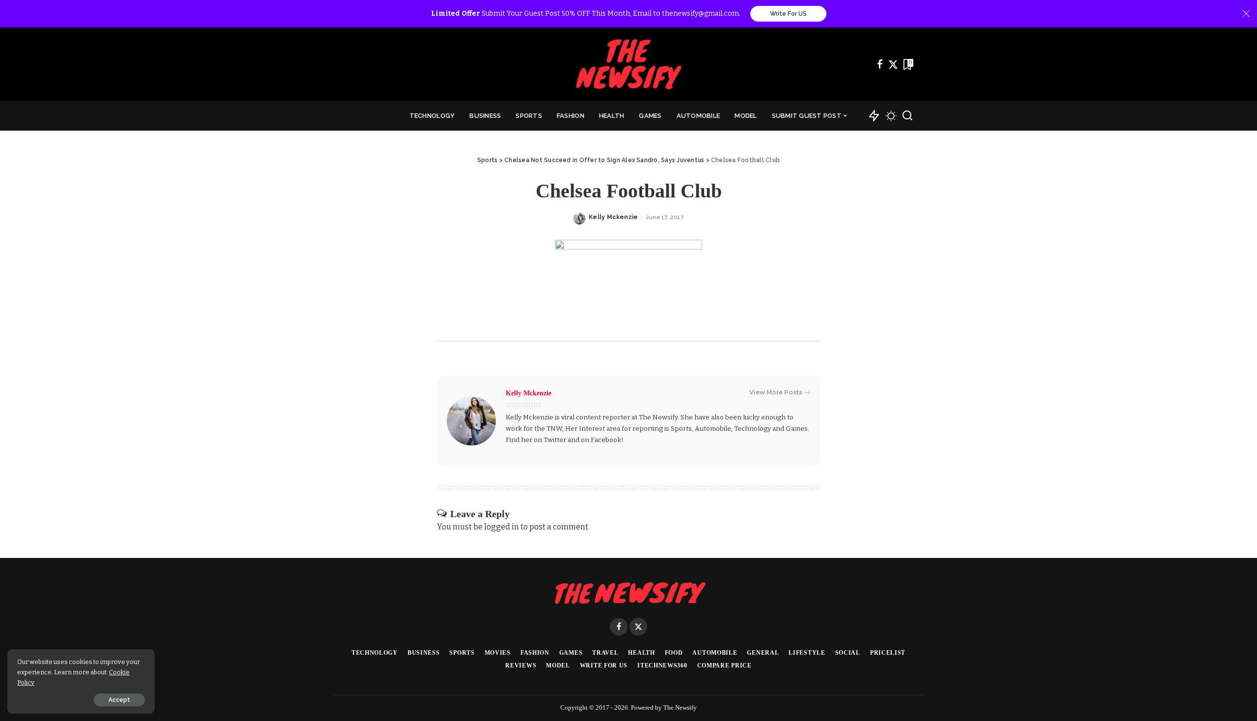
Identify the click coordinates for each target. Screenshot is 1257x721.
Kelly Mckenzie (613, 217)
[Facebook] (880, 64)
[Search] (907, 116)
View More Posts (775, 392)
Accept (119, 699)
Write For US (788, 13)
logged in (501, 526)
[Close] (1246, 14)
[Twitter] (893, 64)
